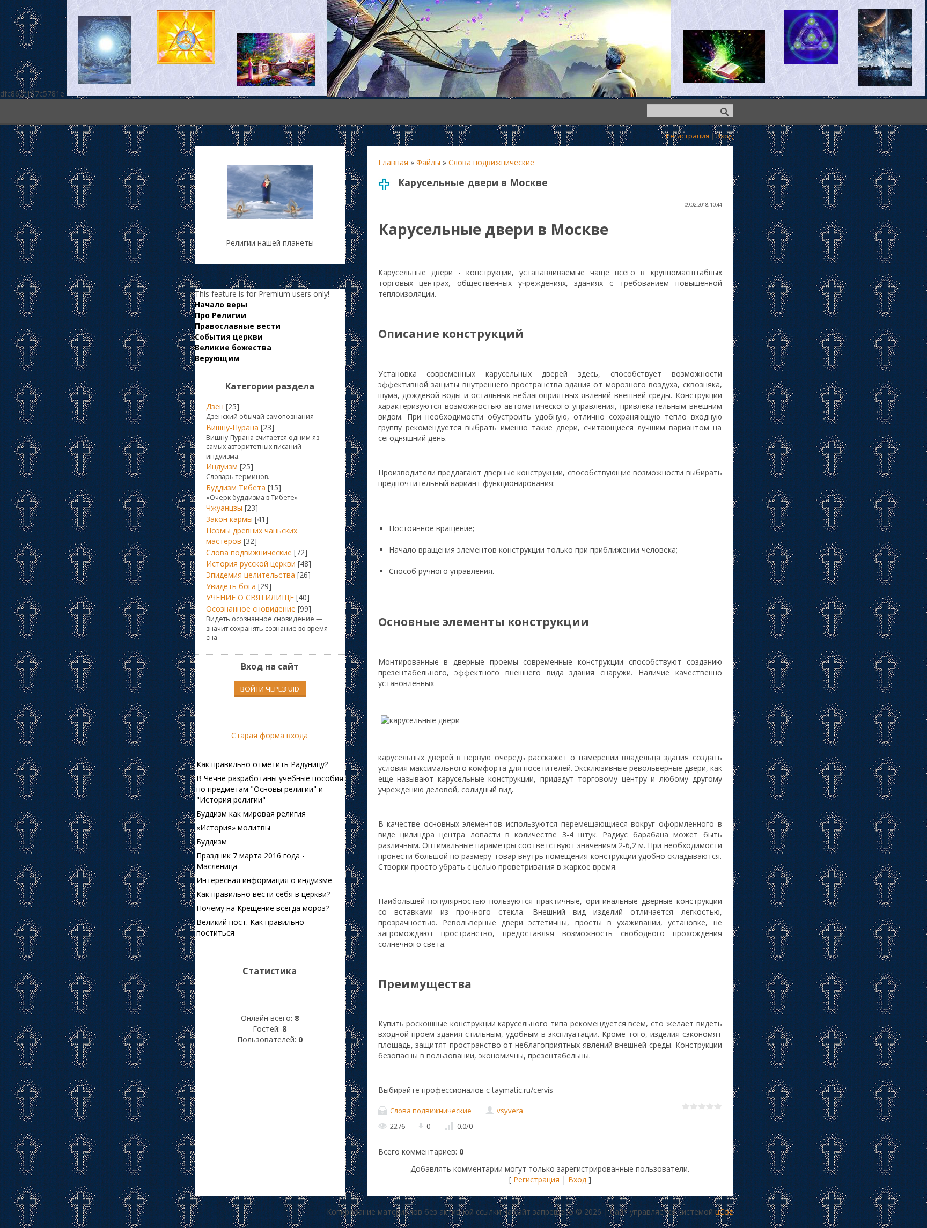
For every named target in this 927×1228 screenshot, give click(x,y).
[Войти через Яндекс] (270, 713)
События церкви (229, 337)
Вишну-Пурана (232, 427)
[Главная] (270, 216)
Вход (724, 136)
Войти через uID (269, 689)
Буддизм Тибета (236, 487)
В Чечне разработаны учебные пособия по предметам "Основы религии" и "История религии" (269, 789)
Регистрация (687, 136)
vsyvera (510, 1110)
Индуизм (222, 466)
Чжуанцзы (224, 508)
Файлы (428, 162)
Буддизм (211, 841)
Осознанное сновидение (251, 609)
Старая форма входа (269, 735)
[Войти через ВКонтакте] (252, 713)
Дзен (215, 406)
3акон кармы (229, 519)
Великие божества (233, 347)
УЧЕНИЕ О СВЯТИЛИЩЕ (250, 597)
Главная (393, 162)
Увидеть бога (231, 586)
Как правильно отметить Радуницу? (262, 764)
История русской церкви (251, 563)
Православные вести (238, 326)
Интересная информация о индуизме (264, 880)
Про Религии (220, 315)
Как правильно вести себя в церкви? (263, 894)
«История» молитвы (233, 827)
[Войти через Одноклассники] (288, 713)
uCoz (724, 1212)
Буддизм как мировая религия (251, 813)
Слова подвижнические (491, 162)
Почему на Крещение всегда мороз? (262, 908)
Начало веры (221, 304)
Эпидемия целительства (250, 575)
